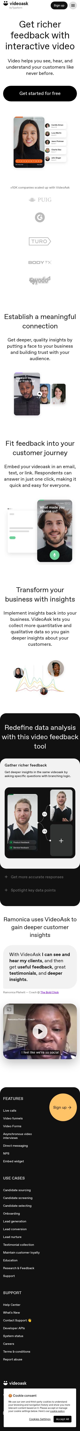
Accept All (62, 1419)
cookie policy (57, 1411)
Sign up (59, 5)
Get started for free (40, 93)
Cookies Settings (39, 1419)
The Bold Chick (49, 992)
